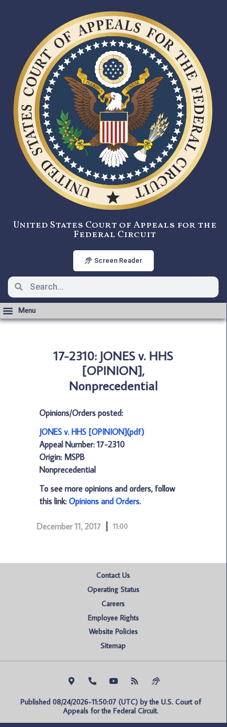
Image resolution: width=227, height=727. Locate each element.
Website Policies (113, 631)
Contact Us (113, 575)
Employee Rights (113, 617)
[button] (19, 311)
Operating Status (113, 589)
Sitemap (113, 645)
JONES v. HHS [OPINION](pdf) (92, 431)
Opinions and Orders (104, 501)
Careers (113, 603)
